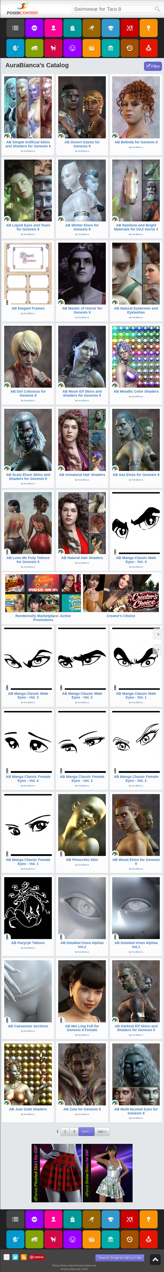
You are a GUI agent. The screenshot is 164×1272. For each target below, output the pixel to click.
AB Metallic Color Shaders (136, 391)
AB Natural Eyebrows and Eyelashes (136, 310)
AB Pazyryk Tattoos (28, 943)
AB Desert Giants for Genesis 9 (82, 144)
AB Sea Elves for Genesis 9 (136, 475)
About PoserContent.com (82, 1265)
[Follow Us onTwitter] (15, 1257)
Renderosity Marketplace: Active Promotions (43, 618)
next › (86, 1131)
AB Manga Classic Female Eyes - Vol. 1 (28, 862)
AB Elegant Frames (28, 308)
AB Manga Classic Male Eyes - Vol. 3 (28, 696)
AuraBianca (29, 151)
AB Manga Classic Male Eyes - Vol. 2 (82, 696)
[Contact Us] (6, 1257)
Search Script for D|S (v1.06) (120, 1258)
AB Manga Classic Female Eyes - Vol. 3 (82, 779)
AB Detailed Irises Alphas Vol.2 (82, 945)
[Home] (22, 8)
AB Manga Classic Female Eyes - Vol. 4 (28, 779)
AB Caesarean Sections (28, 1026)
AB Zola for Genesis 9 (82, 1109)
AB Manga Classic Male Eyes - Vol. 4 (136, 560)
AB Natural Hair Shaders (82, 558)
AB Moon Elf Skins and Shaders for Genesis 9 (82, 393)
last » (102, 1131)
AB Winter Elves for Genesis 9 (82, 227)
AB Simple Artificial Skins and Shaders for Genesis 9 (28, 144)
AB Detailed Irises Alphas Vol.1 (136, 945)
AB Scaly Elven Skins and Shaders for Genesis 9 (28, 477)
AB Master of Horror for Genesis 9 (82, 310)
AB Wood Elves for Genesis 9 (136, 862)
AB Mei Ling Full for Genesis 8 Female (82, 1028)
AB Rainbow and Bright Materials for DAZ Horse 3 (136, 227)
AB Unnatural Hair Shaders (82, 475)
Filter (155, 66)
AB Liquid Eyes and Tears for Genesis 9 (28, 227)
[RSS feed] (24, 1257)
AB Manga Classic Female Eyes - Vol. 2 (136, 779)
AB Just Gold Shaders (28, 1109)
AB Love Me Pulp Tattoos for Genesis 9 (28, 560)
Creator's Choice (121, 616)
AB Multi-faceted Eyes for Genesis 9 (136, 1111)
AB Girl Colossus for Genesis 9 (28, 393)
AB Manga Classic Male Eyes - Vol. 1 (136, 696)
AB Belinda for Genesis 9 (136, 142)
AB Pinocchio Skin (82, 860)
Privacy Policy (59, 1265)
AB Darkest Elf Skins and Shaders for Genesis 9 (136, 1028)
